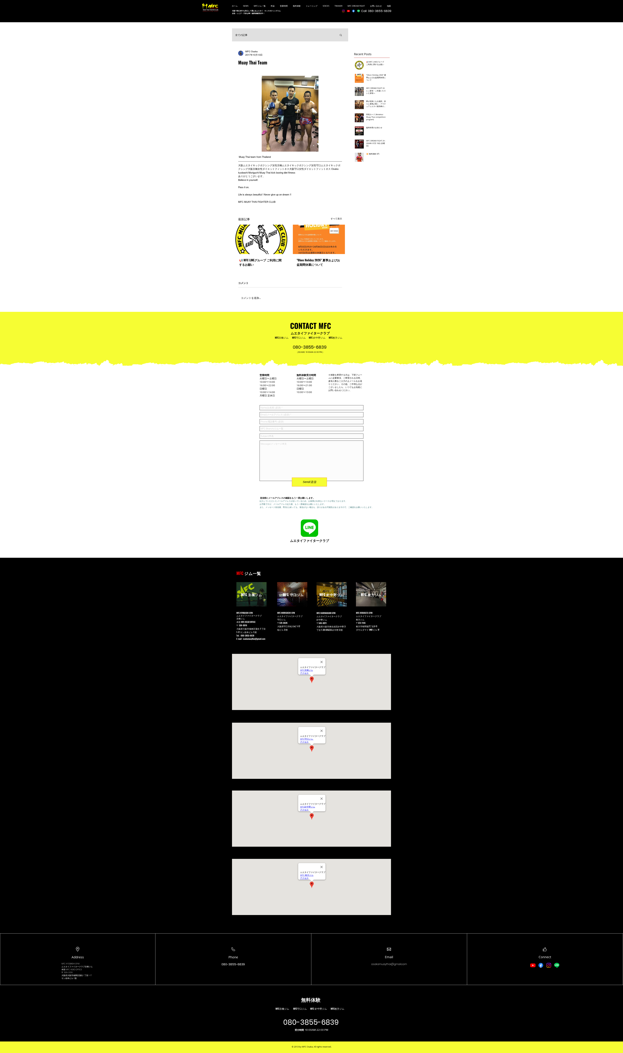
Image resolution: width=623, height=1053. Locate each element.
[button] (340, 35)
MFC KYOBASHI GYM (70, 963)
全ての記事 (241, 35)
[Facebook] (353, 11)
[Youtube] (348, 11)
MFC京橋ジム (281, 337)
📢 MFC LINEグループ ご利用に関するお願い (260, 262)
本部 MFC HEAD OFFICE (246, 621)
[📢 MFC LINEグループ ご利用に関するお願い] (261, 239)
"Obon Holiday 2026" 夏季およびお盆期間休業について (318, 262)
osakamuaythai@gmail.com (254, 638)
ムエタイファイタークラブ (310, 332)
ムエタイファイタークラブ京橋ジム (77, 966)
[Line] (358, 11)
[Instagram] (343, 11)
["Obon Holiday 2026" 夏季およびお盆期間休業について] (319, 239)
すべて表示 (336, 218)
